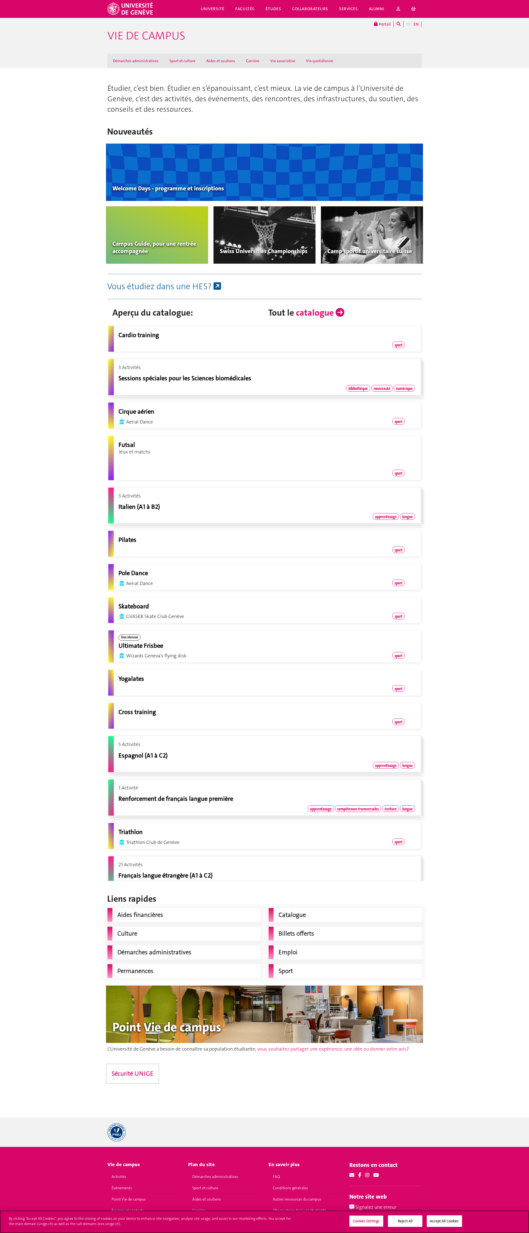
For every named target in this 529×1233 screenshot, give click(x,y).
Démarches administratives (135, 60)
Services (348, 9)
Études (273, 9)
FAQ (276, 1176)
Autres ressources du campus (297, 1199)
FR (408, 24)
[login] (398, 9)
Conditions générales (290, 1187)
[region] (264, 1221)
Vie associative (282, 60)
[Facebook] (359, 1175)
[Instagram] (367, 1175)
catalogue (316, 312)
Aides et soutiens (220, 60)
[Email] (351, 1175)
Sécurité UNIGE (132, 1074)
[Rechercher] (398, 24)
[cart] (414, 9)
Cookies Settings (366, 1221)
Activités (119, 1176)
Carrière (252, 60)
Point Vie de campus (129, 1199)
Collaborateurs (310, 9)
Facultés (245, 9)
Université (213, 9)
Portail (384, 24)
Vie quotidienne (319, 60)
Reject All (405, 1221)
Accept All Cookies (444, 1221)
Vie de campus (146, 35)
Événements (122, 1187)
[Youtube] (376, 1175)
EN (416, 24)
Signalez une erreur (375, 1207)
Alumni (376, 9)
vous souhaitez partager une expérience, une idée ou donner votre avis (332, 1049)
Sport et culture (182, 60)
